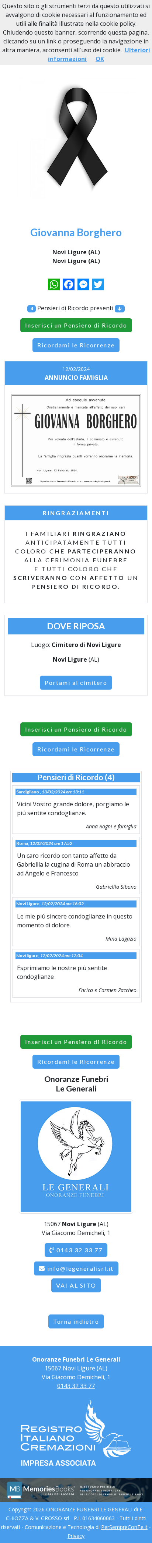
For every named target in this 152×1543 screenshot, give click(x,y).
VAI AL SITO (76, 1285)
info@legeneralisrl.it (80, 1268)
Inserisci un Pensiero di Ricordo (76, 325)
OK (100, 59)
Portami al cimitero (76, 682)
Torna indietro (76, 1321)
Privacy (76, 1535)
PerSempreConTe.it (124, 1526)
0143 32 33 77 (79, 1249)
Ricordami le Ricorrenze (76, 344)
